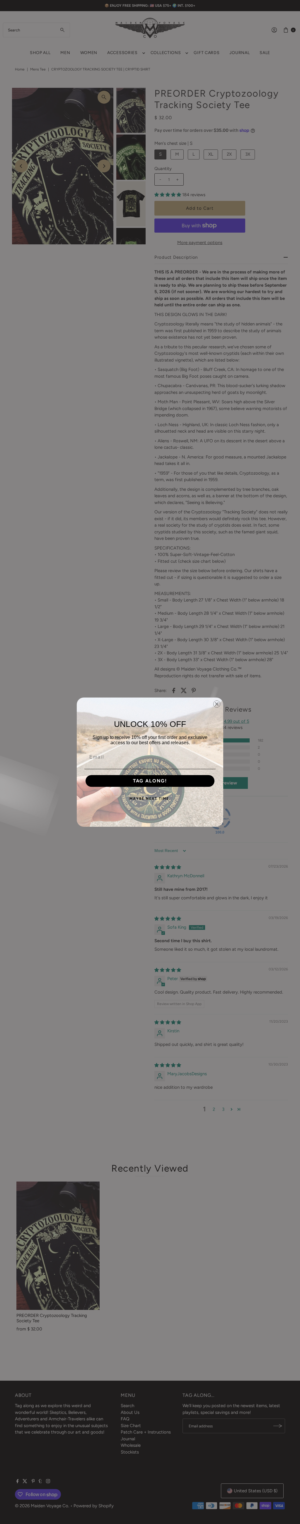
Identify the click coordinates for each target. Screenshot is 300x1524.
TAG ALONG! (150, 781)
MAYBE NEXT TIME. (150, 799)
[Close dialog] (216, 704)
